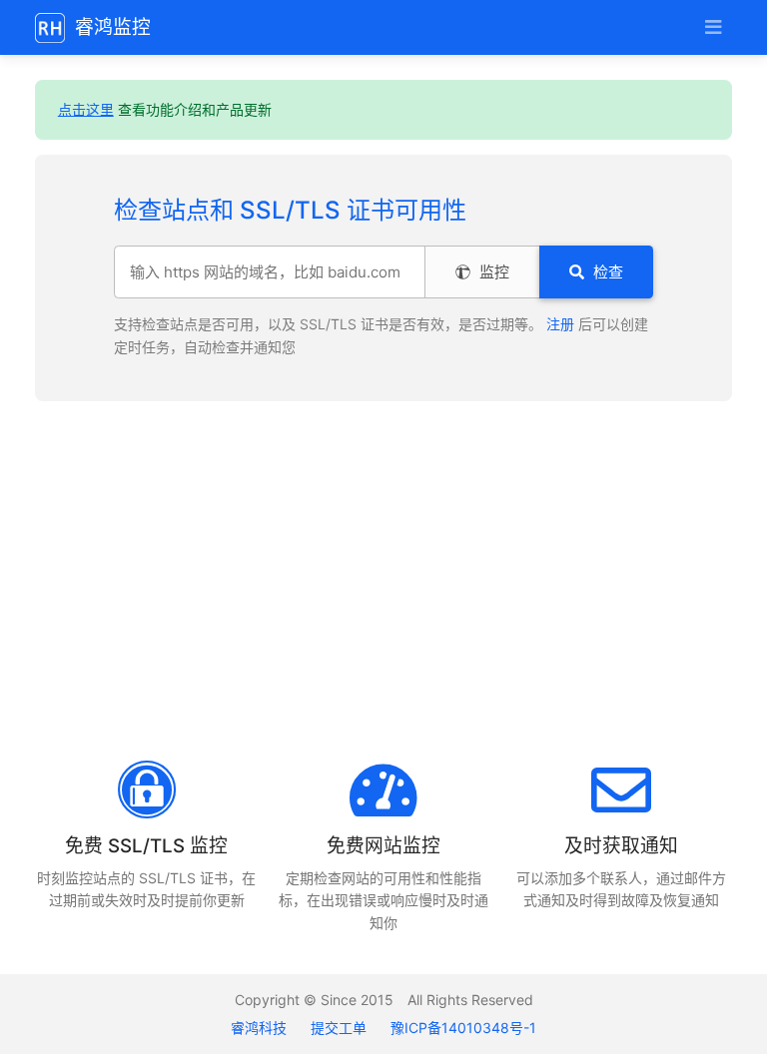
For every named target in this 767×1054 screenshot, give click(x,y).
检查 (606, 272)
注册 (560, 323)
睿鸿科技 (261, 1027)
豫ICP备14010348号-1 (463, 1027)
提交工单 (339, 1027)
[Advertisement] (383, 581)
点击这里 (86, 109)
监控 (492, 272)
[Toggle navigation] (712, 27)
